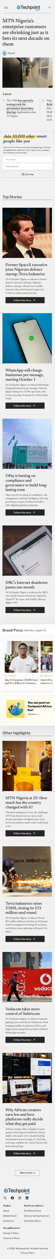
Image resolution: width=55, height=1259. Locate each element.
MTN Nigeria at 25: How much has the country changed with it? (26, 802)
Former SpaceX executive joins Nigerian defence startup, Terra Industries (26, 269)
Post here (32, 714)
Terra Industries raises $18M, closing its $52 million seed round (24, 908)
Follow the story (22, 300)
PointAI (11, 53)
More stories (27, 1173)
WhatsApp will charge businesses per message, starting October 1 (25, 375)
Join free (29, 174)
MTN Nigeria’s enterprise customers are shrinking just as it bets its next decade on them (25, 33)
